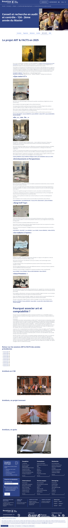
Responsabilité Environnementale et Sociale (28, 467)
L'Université (24, 463)
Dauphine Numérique (26, 470)
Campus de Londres (26, 488)
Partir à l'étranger (25, 487)
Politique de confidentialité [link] (28, 526)
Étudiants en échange (26, 485)
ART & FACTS (44, 33)
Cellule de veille (40, 488)
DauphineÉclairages (7, 463)
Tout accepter (4, 526)
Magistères (39, 470)
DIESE (50, 33)
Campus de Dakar (25, 491)
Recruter (53, 488)
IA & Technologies (9, 473)
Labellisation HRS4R (56, 472)
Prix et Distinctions (55, 463)
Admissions (32, 33)
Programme (25, 33)
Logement (39, 485)
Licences (38, 467)
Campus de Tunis (25, 490)
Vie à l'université (40, 482)
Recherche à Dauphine (56, 466)
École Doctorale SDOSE (56, 469)
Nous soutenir (54, 485)
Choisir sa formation (41, 463)
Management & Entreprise (10, 472)
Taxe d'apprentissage (56, 487)
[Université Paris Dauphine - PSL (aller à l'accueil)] (10, 2)
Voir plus (23, 475)
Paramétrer (18, 526)
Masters (14, 6)
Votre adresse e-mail (8, 481)
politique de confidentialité (10, 490)
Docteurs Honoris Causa (57, 465)
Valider (7, 494)
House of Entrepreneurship (27, 472)
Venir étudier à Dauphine (27, 484)
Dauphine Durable (26, 469)
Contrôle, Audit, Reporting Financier (25, 6)
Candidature (44, 2)
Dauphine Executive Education (8, 500)
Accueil (3, 6)
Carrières (38, 33)
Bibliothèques (39, 491)
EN (59, 2)
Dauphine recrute (53, 2)
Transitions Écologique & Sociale (11, 474)
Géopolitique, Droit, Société (10, 469)
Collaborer (54, 490)
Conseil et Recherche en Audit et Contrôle (42, 6)
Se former (54, 491)
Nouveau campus (25, 465)
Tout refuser (11, 526)
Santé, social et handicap (42, 490)
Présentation (24, 482)
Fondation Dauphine (26, 473)
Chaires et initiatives (56, 471)
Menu (62, 2)
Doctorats (39, 472)
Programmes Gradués (41, 473)
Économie (7, 470)
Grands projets (55, 484)
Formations (9, 6)
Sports (38, 487)
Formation (19, 33)
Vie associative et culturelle (42, 484)
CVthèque (54, 468)
